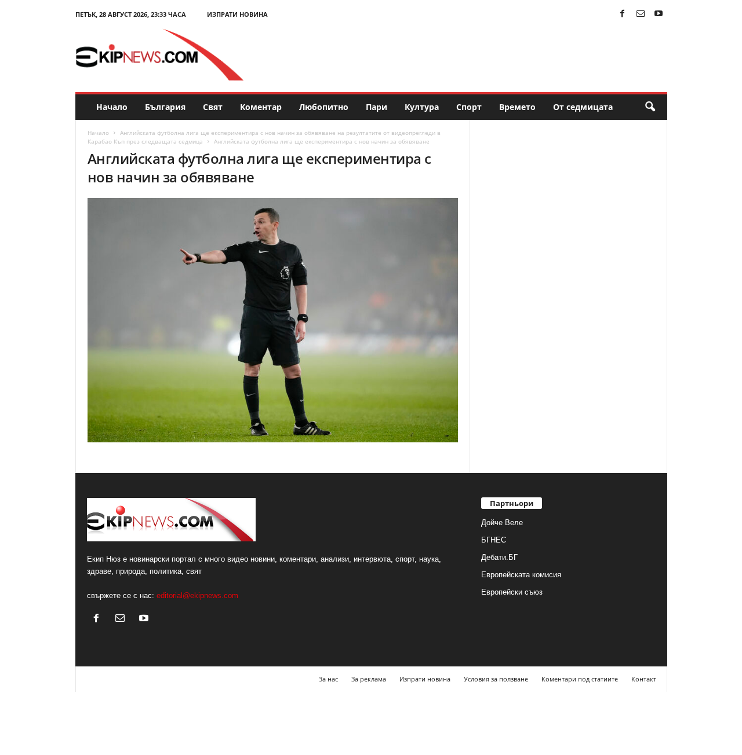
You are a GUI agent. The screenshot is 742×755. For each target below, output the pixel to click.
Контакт (643, 679)
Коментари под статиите (579, 679)
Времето (517, 106)
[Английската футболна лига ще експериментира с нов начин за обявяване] (273, 320)
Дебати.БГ (499, 557)
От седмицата (583, 106)
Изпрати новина (237, 14)
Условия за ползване (496, 679)
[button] (650, 107)
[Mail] (641, 14)
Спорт (469, 106)
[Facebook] (623, 14)
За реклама (368, 679)
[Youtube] (658, 14)
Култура (422, 106)
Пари (376, 106)
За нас (328, 679)
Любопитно (323, 106)
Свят (213, 106)
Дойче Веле (502, 522)
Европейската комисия (521, 574)
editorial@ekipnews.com (197, 595)
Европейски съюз (512, 592)
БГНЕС (493, 540)
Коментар (261, 106)
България (165, 106)
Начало (112, 106)
